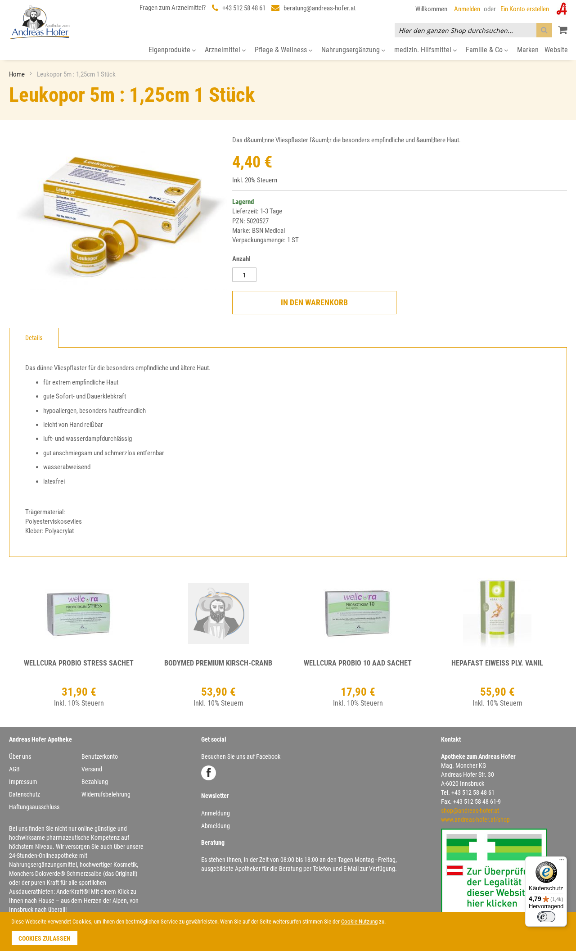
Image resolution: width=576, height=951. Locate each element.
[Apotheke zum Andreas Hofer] (40, 22)
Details (33, 337)
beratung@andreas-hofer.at (320, 8)
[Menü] (561, 861)
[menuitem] (172, 50)
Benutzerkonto (99, 756)
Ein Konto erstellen (524, 9)
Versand (91, 769)
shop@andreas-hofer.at (470, 810)
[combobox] (473, 30)
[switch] (546, 916)
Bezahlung (94, 781)
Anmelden (467, 9)
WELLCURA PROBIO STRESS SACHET (79, 663)
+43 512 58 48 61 (244, 8)
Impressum (23, 781)
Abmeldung (215, 825)
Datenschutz (24, 794)
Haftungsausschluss (34, 807)
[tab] (33, 338)
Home (17, 74)
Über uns (20, 756)
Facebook (208, 772)
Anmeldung (215, 813)
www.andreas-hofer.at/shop (475, 819)
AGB (14, 769)
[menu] (288, 50)
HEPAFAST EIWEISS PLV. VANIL (497, 663)
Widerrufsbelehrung (105, 794)
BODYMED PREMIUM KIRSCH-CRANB (218, 663)
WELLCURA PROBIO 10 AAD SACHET (358, 663)
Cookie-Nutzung (359, 921)
